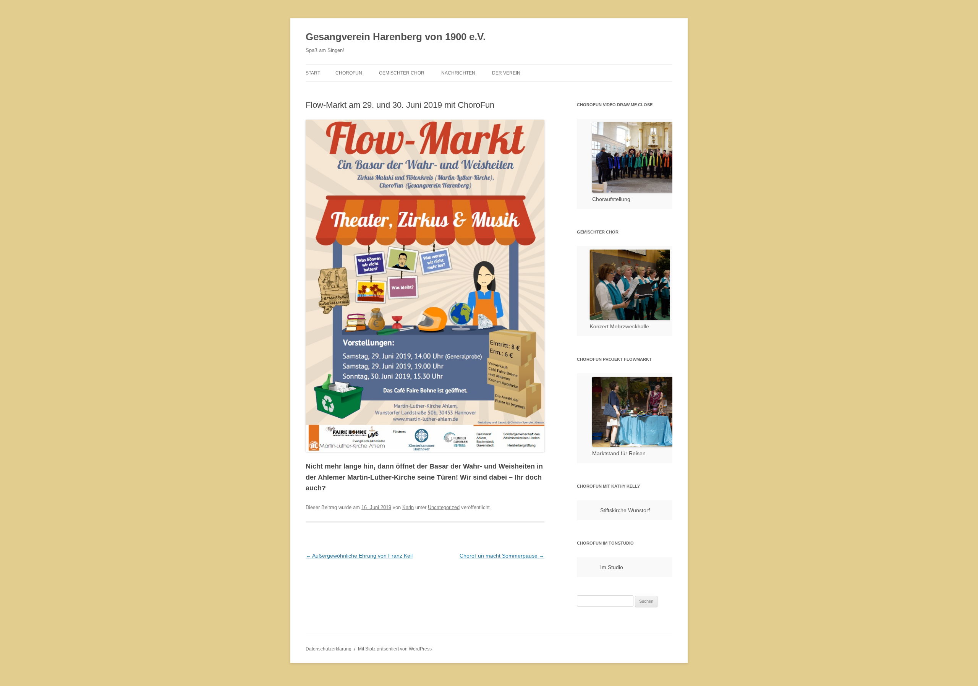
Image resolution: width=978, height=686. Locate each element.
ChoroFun (348, 73)
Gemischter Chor (401, 73)
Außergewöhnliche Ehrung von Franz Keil (359, 556)
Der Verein (506, 73)
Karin (408, 507)
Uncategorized (444, 507)
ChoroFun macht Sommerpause (502, 556)
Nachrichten (458, 73)
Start (313, 73)
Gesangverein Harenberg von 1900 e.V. (396, 36)
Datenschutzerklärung (328, 648)
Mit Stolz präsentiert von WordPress (395, 648)
